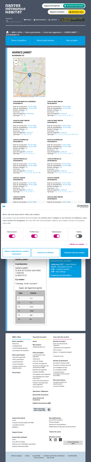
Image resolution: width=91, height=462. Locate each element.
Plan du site (50, 458)
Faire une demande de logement (60, 344)
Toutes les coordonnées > (61, 275)
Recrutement (41, 20)
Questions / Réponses (40, 391)
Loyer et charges (38, 361)
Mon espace (37, 345)
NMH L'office (16, 337)
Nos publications (55, 418)
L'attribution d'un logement (61, 348)
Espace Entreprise (52, 6)
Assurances (36, 359)
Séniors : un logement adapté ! (62, 353)
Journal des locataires (40, 395)
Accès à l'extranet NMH (73, 442)
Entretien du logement (40, 370)
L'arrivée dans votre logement (39, 356)
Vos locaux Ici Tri (38, 387)
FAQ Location (57, 350)
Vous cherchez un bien (61, 337)
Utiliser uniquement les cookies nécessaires (16, 252)
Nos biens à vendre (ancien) (62, 365)
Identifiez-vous (77, 12)
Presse (28, 20)
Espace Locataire (57, 12)
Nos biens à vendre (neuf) (61, 363)
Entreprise (15, 344)
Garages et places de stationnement (19, 367)
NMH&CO (15, 427)
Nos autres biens (59, 380)
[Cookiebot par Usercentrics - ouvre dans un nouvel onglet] (78, 206)
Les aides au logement (40, 363)
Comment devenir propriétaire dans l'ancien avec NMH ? (61, 373)
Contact (54, 20)
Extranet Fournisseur (75, 6)
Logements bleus (17, 362)
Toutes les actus (55, 432)
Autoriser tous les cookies (74, 252)
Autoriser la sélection (45, 252)
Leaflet (36, 96)
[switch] (34, 236)
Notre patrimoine (18, 355)
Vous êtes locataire (40, 337)
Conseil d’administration (20, 348)
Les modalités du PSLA (60, 367)
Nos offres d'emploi (18, 442)
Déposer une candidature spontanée (24, 444)
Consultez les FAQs (18, 425)
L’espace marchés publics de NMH (23, 423)
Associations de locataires (20, 350)
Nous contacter (39, 458)
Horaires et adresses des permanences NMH (41, 366)
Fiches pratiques (54, 422)
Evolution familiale (38, 372)
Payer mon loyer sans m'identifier (40, 409)
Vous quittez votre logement (41, 374)
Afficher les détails (77, 244)
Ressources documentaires (57, 424)
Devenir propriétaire (60, 361)
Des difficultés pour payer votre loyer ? (41, 377)
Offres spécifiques (18, 359)
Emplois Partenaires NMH (42, 403)
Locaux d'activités (17, 364)
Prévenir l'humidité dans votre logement (40, 383)
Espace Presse (17, 432)
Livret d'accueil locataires (41, 381)
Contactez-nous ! (58, 356)
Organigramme (17, 346)
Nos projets (16, 372)
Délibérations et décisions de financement (62, 427)
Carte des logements (18, 357)
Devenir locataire (59, 341)
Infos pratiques (38, 353)
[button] (29, 75)
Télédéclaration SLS (39, 347)
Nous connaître (17, 341)
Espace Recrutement (19, 437)
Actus (35, 341)
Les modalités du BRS (60, 370)
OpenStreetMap (42, 96)
